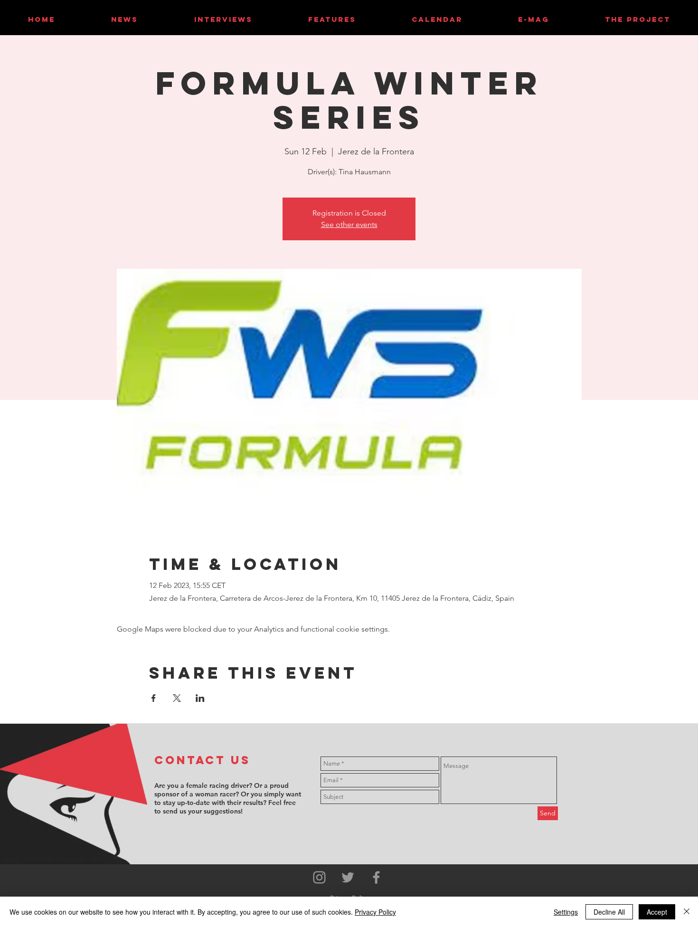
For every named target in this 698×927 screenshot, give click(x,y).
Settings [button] (566, 912)
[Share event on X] (176, 698)
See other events (349, 224)
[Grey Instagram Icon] (319, 877)
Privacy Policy (375, 912)
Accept (657, 912)
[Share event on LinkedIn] (200, 698)
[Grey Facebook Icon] (376, 877)
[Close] (686, 911)
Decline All (609, 912)
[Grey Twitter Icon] (348, 877)
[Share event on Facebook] (153, 698)
